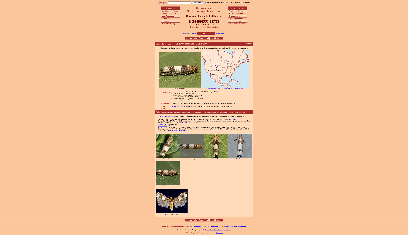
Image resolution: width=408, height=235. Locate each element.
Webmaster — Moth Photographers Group (218, 230)
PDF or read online (191, 122)
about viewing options (189, 33)
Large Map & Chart (214, 88)
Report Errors (227, 88)
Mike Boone (219, 233)
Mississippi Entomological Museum (204, 226)
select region (220, 33)
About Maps (239, 88)
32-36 (234, 119)
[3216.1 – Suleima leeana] (216, 39)
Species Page (162, 124)
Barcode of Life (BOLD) (165, 116)
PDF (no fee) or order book (177, 130)
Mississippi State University (235, 226)
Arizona (206, 33)
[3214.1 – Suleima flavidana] (191, 39)
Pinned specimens (179, 106)
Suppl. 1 (182, 122)
